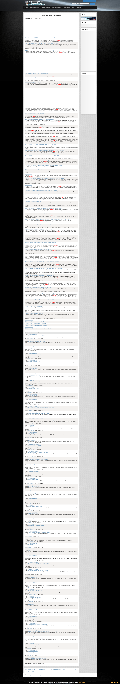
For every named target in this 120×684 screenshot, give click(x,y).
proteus (48, 669)
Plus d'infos (82, 682)
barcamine (30, 662)
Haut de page (94, 677)
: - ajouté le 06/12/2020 (42, 155)
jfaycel (29, 641)
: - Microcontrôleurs (42, 77)
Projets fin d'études (46, 7)
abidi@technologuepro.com (89, 675)
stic (29, 404)
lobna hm (30, 345)
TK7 (29, 351)
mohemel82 (30, 608)
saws (29, 358)
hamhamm (30, 517)
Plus (73, 7)
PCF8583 (33, 671)
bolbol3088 (30, 541)
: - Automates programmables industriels (40, 37)
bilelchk (30, 437)
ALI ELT (29, 614)
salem (29, 581)
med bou (30, 510)
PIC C (28, 671)
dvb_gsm (30, 392)
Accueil (26, 7)
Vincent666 (30, 456)
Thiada (29, 503)
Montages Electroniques (57, 7)
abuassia (30, 628)
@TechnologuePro (39, 675)
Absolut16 (30, 635)
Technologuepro (31, 594)
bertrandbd (30, 463)
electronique (42, 669)
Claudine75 (30, 338)
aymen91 (30, 536)
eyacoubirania (31, 430)
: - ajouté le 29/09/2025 (40, 144)
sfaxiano (30, 522)
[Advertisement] (51, 28)
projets (36, 669)
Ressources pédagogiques (35, 7)
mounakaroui (31, 483)
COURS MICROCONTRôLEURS (86, 17)
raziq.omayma (31, 560)
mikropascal (28, 669)
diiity (29, 476)
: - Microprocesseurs (36, 73)
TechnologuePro (29, 675)
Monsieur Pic (31, 469)
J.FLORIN (30, 449)
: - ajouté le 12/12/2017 (40, 160)
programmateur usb (56, 669)
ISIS (64, 669)
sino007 (30, 372)
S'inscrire (93, 0)
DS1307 (33, 669)
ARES (31, 671)
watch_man (30, 601)
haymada (30, 442)
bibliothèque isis (68, 669)
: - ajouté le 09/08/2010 (38, 328)
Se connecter (86, 0)
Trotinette (30, 587)
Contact (79, 7)
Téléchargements (67, 7)
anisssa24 (30, 529)
